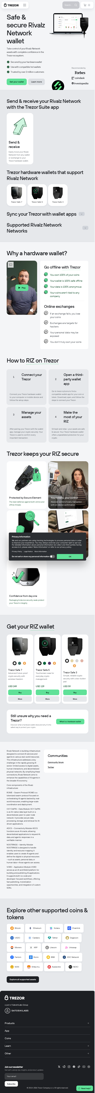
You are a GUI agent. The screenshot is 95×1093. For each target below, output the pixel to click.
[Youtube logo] (83, 1066)
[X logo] (59, 1066)
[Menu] (25, 5)
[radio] (15, 663)
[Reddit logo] (64, 1066)
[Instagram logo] (69, 1066)
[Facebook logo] (73, 1066)
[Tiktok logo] (78, 1066)
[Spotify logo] (88, 1066)
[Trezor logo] (11, 5)
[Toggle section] (82, 214)
